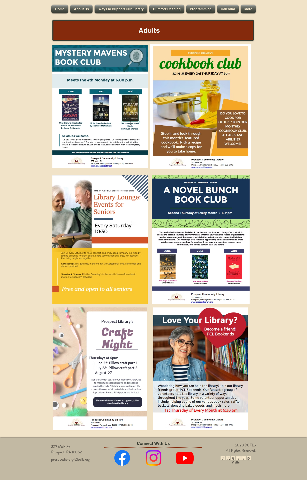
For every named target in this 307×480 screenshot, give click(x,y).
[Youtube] (184, 457)
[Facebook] (122, 457)
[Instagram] (153, 457)
